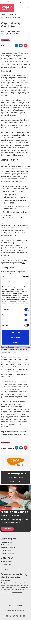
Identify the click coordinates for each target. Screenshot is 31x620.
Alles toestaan (15, 332)
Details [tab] (16, 281)
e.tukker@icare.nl (7, 367)
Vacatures (12, 15)
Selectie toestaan (15, 337)
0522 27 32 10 (15, 481)
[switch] (26, 315)
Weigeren (15, 342)
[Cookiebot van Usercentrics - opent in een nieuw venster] (22, 276)
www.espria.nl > (17, 592)
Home (3, 15)
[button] (28, 8)
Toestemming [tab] (6, 281)
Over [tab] (25, 281)
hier (17, 424)
